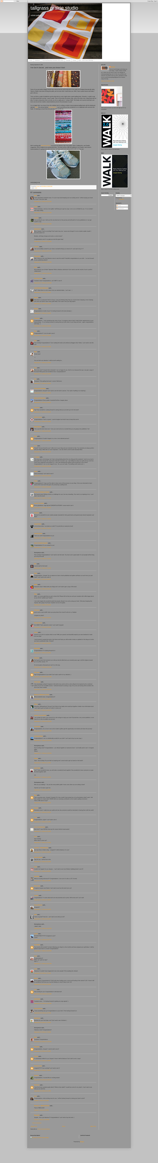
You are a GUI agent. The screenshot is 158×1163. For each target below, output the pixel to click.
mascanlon (37, 726)
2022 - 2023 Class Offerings (85, 60)
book (36, 188)
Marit (35, 351)
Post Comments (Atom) (44, 1129)
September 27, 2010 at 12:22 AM (42, 201)
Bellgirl (36, 308)
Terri (35, 1096)
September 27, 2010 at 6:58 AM (42, 487)
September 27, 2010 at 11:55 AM (42, 699)
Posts (119, 205)
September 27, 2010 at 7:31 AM (42, 528)
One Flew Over (38, 278)
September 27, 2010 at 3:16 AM (42, 373)
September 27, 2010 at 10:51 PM (42, 963)
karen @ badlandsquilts (41, 543)
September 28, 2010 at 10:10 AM (42, 994)
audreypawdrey (38, 736)
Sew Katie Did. (52, 107)
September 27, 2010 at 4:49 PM (42, 852)
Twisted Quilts (38, 533)
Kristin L (36, 1075)
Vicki (35, 817)
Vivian (36, 632)
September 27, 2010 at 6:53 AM (42, 466)
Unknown (37, 318)
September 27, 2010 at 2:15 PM (42, 802)
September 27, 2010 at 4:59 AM (42, 402)
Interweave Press (45, 145)
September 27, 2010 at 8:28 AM (42, 579)
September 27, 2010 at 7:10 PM (42, 899)
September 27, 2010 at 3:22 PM (42, 831)
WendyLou (37, 1018)
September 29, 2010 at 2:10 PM (42, 1051)
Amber (36, 758)
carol (35, 968)
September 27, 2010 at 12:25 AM (42, 223)
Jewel (35, 471)
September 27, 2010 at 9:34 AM (42, 627)
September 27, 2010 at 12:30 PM (42, 753)
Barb (35, 1037)
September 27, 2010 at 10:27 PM (42, 939)
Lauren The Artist (39, 503)
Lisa (35, 989)
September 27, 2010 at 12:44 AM (42, 262)
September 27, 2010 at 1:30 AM (42, 303)
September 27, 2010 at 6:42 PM (42, 880)
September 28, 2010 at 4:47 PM (42, 1013)
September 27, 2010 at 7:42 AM (42, 558)
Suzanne (36, 512)
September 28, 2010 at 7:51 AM (42, 973)
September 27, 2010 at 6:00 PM (42, 871)
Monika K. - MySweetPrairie (41, 1105)
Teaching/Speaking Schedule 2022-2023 (52, 60)
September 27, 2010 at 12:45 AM (42, 273)
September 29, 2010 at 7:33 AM (42, 1032)
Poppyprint (37, 256)
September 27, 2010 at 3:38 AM (42, 393)
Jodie (35, 206)
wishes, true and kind (40, 715)
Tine (35, 367)
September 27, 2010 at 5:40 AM (42, 421)
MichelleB (37, 648)
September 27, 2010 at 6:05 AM (42, 440)
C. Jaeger (36, 457)
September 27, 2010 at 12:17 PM (42, 731)
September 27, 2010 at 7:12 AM (42, 498)
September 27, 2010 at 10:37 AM (42, 676)
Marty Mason (37, 426)
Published (37, 60)
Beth (35, 436)
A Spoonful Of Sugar (40, 388)
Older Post (93, 1126)
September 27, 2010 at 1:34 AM (42, 313)
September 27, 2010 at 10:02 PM (42, 928)
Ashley (36, 1056)
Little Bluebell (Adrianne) (41, 288)
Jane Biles (37, 944)
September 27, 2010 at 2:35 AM (42, 335)
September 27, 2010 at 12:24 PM (42, 740)
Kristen (36, 808)
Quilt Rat (36, 876)
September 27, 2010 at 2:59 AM (42, 362)
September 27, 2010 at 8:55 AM (42, 604)
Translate (121, 199)
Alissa (36, 704)
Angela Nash (37, 524)
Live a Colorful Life (39, 827)
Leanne (36, 217)
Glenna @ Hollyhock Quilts (41, 492)
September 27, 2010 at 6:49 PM (42, 890)
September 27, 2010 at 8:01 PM (42, 909)
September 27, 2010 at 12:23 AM (42, 212)
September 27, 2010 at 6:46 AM (42, 451)
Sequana (36, 658)
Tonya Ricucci (38, 905)
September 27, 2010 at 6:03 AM (42, 431)
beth (35, 914)
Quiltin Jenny (38, 417)
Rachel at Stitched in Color (41, 694)
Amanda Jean (38, 1066)
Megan (36, 297)
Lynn (35, 445)
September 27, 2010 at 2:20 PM (42, 812)
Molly (35, 584)
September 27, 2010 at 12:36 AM (42, 241)
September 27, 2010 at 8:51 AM (42, 588)
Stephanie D (37, 229)
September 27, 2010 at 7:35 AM (42, 538)
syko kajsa (37, 768)
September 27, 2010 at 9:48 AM (42, 643)
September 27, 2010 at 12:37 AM (42, 251)
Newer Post (34, 1126)
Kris (35, 379)
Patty (35, 573)
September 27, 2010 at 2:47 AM (42, 346)
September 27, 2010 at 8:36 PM (42, 919)
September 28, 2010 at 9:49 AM (42, 984)
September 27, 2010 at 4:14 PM (42, 842)
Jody (35, 866)
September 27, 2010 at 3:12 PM (42, 821)
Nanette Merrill (38, 857)
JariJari (36, 895)
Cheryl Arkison (38, 1008)
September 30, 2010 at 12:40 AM (42, 1079)
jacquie (113, 67)
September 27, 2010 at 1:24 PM (42, 777)
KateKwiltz (37, 999)
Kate (35, 195)
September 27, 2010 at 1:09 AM (42, 292)
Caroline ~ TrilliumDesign (41, 847)
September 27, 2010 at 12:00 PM (42, 710)
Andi (35, 956)
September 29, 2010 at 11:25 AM (42, 1041)
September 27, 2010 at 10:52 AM (42, 689)
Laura (35, 481)
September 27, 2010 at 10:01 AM (42, 667)
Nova (35, 267)
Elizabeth (36, 1046)
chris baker (37, 682)
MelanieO (36, 1115)
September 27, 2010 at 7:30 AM (42, 507)
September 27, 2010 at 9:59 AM (42, 652)
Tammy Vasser (38, 622)
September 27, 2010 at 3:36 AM (42, 383)
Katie (36, 107)
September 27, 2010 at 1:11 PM (42, 762)
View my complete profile (107, 81)
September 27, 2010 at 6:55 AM (42, 475)
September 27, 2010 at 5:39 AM (42, 412)
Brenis (36, 978)
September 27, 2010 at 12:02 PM (42, 721)
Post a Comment (37, 1123)
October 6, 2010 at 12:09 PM (41, 1119)
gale (35, 340)
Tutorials (68, 60)
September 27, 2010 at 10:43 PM (42, 950)
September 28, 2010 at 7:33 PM (42, 1022)
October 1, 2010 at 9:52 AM (41, 1100)
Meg (35, 795)
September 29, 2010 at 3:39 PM (42, 1060)
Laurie (36, 933)
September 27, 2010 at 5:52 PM (42, 861)
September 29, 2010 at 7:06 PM (42, 1070)
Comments (121, 208)
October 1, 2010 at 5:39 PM (41, 1110)
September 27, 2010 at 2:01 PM (42, 790)
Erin (35, 563)
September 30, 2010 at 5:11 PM (42, 1091)
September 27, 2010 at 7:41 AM (42, 547)
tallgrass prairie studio (54, 8)
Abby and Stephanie (40, 398)
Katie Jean (37, 886)
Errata (74, 60)
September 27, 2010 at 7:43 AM (42, 568)
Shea (35, 594)
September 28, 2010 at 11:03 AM (42, 1003)
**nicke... (36, 246)
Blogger (82, 1141)
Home (30, 60)
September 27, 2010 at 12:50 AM (42, 283)
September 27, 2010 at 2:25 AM (42, 326)
